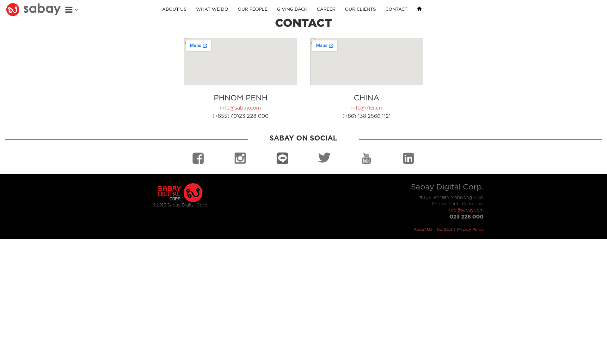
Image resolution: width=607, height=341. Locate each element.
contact (396, 9)
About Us (423, 230)
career (326, 9)
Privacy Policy (470, 230)
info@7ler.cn (366, 108)
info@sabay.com (240, 108)
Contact (444, 230)
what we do (212, 9)
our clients (360, 9)
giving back (292, 9)
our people (252, 9)
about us (174, 9)
